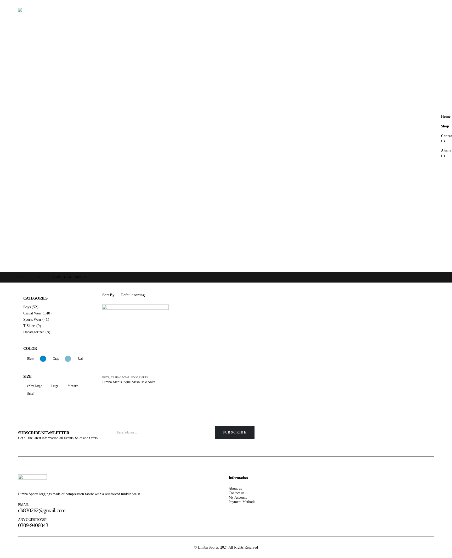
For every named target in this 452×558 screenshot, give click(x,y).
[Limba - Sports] (226, 136)
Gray (56, 358)
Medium (73, 386)
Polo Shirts (139, 377)
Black (30, 358)
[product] (135, 338)
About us (235, 488)
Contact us (236, 493)
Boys (105, 377)
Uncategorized (33, 332)
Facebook (403, 435)
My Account (238, 497)
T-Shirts (29, 326)
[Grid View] (419, 294)
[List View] (429, 294)
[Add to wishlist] (165, 378)
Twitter (415, 435)
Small (30, 394)
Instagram (428, 435)
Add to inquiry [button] (160, 313)
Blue (43, 359)
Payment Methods (242, 502)
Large (54, 386)
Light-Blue (68, 359)
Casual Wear (120, 377)
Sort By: (109, 295)
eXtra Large (34, 386)
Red (80, 358)
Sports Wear (32, 320)
